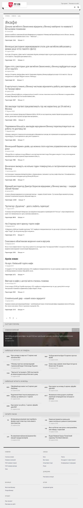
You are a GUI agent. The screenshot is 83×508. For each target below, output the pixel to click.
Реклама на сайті (74, 3)
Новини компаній (10, 460)
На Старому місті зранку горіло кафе (22, 224)
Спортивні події (48, 463)
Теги (6, 469)
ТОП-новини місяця (11, 466)
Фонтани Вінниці (10, 487)
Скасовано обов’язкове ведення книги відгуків (27, 241)
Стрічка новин (9, 457)
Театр (63, 457)
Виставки (46, 460)
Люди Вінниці (9, 490)
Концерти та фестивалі (68, 460)
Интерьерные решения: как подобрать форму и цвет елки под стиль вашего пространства (24, 421)
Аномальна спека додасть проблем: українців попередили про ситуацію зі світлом (61, 397)
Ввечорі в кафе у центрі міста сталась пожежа (27, 281)
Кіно (44, 457)
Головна (7, 16)
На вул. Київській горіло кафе (19, 263)
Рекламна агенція (48, 476)
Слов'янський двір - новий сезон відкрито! (25, 298)
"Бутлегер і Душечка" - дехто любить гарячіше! (27, 206)
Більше (20, 40)
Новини (14, 16)
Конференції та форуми (68, 463)
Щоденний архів (48, 487)
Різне (44, 466)
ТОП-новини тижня (11, 463)
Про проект (64, 3)
